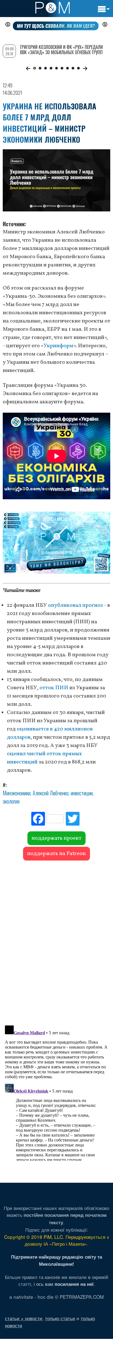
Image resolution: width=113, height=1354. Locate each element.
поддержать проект (56, 838)
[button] (28, 68)
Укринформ (58, 346)
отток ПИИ (53, 688)
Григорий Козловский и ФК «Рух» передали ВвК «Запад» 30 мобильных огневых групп (61, 50)
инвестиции (82, 793)
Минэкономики (16, 793)
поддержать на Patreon (56, 853)
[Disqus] (56, 940)
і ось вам (64, 1283)
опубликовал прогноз (75, 605)
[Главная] (52, 7)
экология (11, 801)
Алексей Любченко (51, 793)
